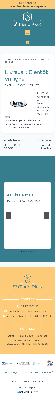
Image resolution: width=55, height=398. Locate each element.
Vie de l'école (12, 66)
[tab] (21, 251)
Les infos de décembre (44, 144)
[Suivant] (46, 215)
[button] (27, 32)
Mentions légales (11, 372)
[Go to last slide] (8, 215)
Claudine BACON (17, 85)
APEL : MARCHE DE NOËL (13, 144)
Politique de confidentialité (38, 372)
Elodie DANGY (18, 201)
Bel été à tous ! (21, 195)
